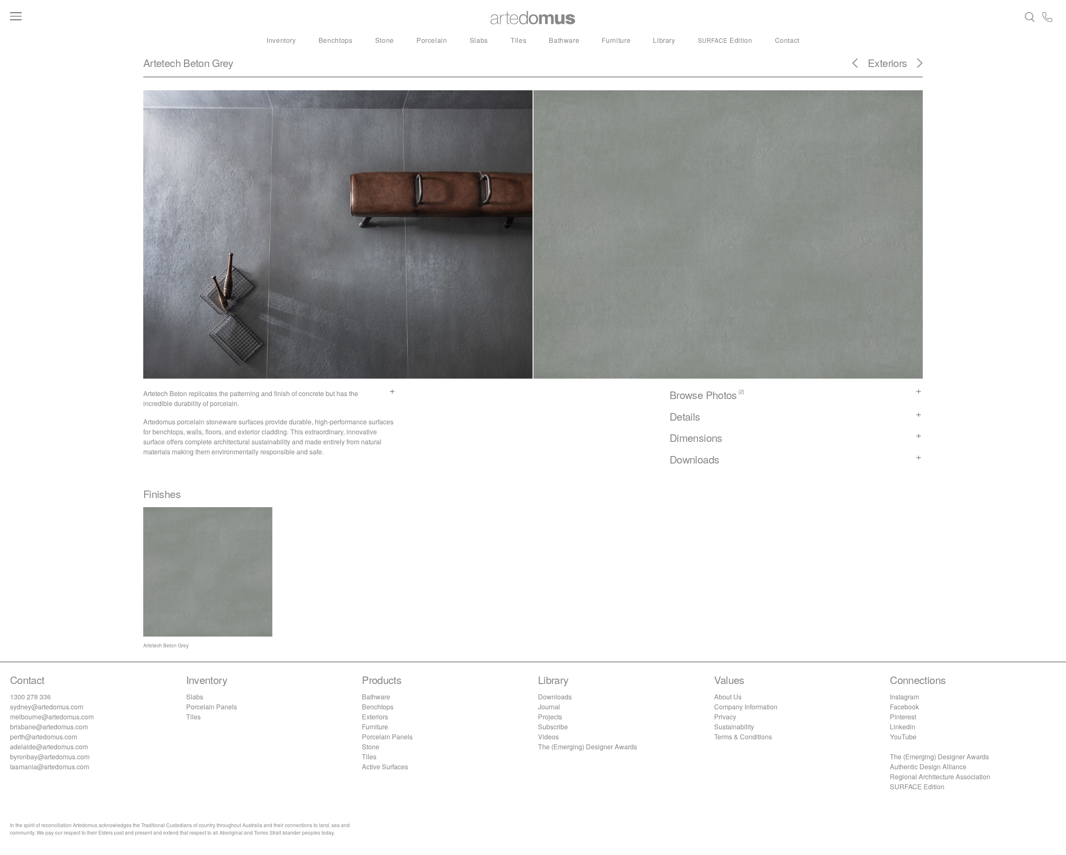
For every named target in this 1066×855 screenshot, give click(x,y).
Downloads (555, 696)
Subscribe (553, 726)
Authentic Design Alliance (928, 766)
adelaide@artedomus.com (49, 746)
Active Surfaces (385, 766)
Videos (548, 736)
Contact (787, 40)
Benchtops (336, 40)
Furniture (616, 40)
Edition (725, 40)
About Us (728, 696)
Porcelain (431, 40)
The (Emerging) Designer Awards (587, 746)
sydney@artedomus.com (46, 706)
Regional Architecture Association (940, 776)
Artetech (162, 62)
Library (664, 40)
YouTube (903, 736)
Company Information (745, 706)
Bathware (564, 40)
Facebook (904, 706)
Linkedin (902, 726)
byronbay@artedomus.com (50, 756)
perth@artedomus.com (43, 736)
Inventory (281, 40)
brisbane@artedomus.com (49, 726)
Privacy (725, 716)
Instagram (904, 696)
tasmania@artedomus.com (49, 766)
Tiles (518, 40)
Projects (550, 716)
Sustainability (734, 726)
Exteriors (887, 62)
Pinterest (903, 716)
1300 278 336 (30, 696)
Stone (384, 40)
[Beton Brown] (915, 66)
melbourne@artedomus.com (52, 716)
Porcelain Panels (211, 706)
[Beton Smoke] (860, 66)
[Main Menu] (184, 17)
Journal (549, 706)
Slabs (479, 40)
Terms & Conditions (743, 736)
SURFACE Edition (917, 786)
